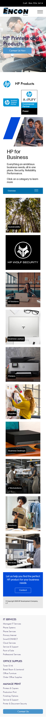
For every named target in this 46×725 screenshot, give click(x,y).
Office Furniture (9, 673)
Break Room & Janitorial (13, 670)
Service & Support (10, 647)
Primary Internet (9, 635)
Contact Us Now (17, 50)
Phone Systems (9, 628)
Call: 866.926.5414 (33, 3)
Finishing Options (10, 696)
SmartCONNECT (10, 639)
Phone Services (9, 631)
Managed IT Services (12, 624)
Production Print (9, 692)
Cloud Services (9, 643)
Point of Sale (8, 651)
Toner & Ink (8, 666)
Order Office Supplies (12, 677)
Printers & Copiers (10, 688)
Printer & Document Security (15, 704)
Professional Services (12, 654)
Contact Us (23, 711)
